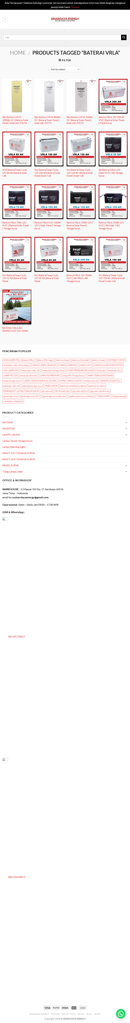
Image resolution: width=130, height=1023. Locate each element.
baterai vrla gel (62, 360)
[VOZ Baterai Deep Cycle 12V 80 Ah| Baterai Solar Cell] (16, 149)
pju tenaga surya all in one (54, 396)
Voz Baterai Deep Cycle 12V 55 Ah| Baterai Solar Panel (14, 278)
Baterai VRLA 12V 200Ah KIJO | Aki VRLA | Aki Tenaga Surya (79, 278)
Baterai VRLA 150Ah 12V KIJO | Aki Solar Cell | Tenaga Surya (111, 225)
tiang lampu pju (119, 396)
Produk (55, 1014)
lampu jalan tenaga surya (53, 370)
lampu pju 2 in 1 (114, 370)
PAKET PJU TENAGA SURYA (18, 452)
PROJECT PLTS (68, 1014)
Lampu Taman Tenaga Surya (17, 440)
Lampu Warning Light (13, 446)
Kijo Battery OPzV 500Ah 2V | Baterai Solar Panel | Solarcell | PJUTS (80, 120)
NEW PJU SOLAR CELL (110, 380)
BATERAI (7, 422)
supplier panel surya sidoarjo (81, 396)
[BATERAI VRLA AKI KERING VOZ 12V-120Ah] (16, 307)
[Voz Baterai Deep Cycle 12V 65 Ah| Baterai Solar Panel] (48, 254)
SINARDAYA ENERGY (39, 1014)
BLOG (89, 1014)
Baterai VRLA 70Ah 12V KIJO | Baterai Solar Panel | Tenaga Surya (15, 225)
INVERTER (8, 428)
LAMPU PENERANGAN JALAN (80, 370)
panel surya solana (97, 386)
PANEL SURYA (51, 386)
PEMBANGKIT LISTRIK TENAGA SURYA (21, 391)
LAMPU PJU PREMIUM (49, 375)
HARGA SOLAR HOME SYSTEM (109, 365)
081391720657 (16, 636)
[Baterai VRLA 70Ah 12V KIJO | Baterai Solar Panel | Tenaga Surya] (16, 201)
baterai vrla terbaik (80, 360)
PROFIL (81, 1014)
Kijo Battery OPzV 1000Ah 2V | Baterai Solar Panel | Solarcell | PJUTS (15, 120)
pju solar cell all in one (100, 391)
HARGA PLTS (86, 365)
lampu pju (101, 370)
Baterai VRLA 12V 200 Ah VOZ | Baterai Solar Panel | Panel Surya (111, 120)
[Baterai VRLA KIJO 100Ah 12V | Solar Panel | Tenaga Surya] (48, 201)
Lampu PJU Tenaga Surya (73, 375)
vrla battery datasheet (13, 401)
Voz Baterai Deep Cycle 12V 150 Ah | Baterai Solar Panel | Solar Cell (112, 278)
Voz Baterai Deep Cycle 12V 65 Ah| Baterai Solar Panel (46, 278)
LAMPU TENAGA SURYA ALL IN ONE (40, 380)
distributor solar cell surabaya (16, 365)
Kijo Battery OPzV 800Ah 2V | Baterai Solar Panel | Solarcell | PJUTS (47, 120)
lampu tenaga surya (12, 380)
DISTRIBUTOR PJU (116, 360)
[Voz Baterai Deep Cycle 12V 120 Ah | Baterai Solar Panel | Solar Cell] (81, 149)
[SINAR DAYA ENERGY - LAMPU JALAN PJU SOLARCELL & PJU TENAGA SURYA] (65, 19)
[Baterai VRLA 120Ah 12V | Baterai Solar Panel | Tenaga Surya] (81, 201)
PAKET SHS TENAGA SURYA (18, 459)
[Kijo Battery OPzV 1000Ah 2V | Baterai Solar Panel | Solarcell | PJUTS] (16, 96)
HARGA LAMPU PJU (68, 365)
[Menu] (5, 19)
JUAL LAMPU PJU (10, 370)
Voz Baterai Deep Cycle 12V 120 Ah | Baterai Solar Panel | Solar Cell (80, 172)
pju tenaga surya (10, 396)
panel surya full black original (73, 386)
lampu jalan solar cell (30, 370)
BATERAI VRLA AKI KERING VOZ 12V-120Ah (15, 329)
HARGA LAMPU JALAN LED (44, 365)
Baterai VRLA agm (45, 360)
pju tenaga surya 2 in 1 (30, 396)
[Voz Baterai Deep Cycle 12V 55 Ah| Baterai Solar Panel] (16, 254)
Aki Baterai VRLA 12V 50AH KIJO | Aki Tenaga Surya (111, 172)
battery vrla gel (98, 360)
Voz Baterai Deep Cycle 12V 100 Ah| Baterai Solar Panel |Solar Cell (47, 172)
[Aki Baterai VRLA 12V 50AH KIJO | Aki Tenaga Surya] (113, 149)
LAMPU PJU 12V (10, 375)
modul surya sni (91, 380)
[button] (121, 1014)
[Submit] (124, 37)
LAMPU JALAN (11, 434)
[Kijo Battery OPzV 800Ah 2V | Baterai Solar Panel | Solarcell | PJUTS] (48, 96)
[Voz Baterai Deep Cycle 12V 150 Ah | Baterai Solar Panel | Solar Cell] (113, 254)
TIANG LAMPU (103, 396)
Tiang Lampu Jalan (12, 471)
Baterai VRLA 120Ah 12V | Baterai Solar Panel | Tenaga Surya (80, 225)
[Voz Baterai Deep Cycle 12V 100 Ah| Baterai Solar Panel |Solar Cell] (48, 149)
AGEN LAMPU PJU (11, 360)
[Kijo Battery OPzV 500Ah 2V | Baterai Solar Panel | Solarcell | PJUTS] (81, 96)
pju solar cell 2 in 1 (80, 391)
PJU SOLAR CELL (62, 391)
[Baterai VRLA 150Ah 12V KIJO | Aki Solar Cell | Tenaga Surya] (113, 201)
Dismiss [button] (75, 6)
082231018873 (16, 876)
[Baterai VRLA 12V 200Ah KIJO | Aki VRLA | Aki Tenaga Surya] (81, 254)
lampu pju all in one (28, 375)
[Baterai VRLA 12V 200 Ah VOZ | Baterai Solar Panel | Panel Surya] (113, 96)
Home (18, 53)
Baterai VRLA (28, 360)
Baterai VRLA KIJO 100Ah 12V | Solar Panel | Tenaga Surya (47, 225)
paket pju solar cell (11, 386)
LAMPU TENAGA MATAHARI (100, 375)
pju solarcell (47, 391)
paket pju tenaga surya (32, 386)
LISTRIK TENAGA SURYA (70, 380)
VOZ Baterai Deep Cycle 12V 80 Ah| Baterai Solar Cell (14, 172)
